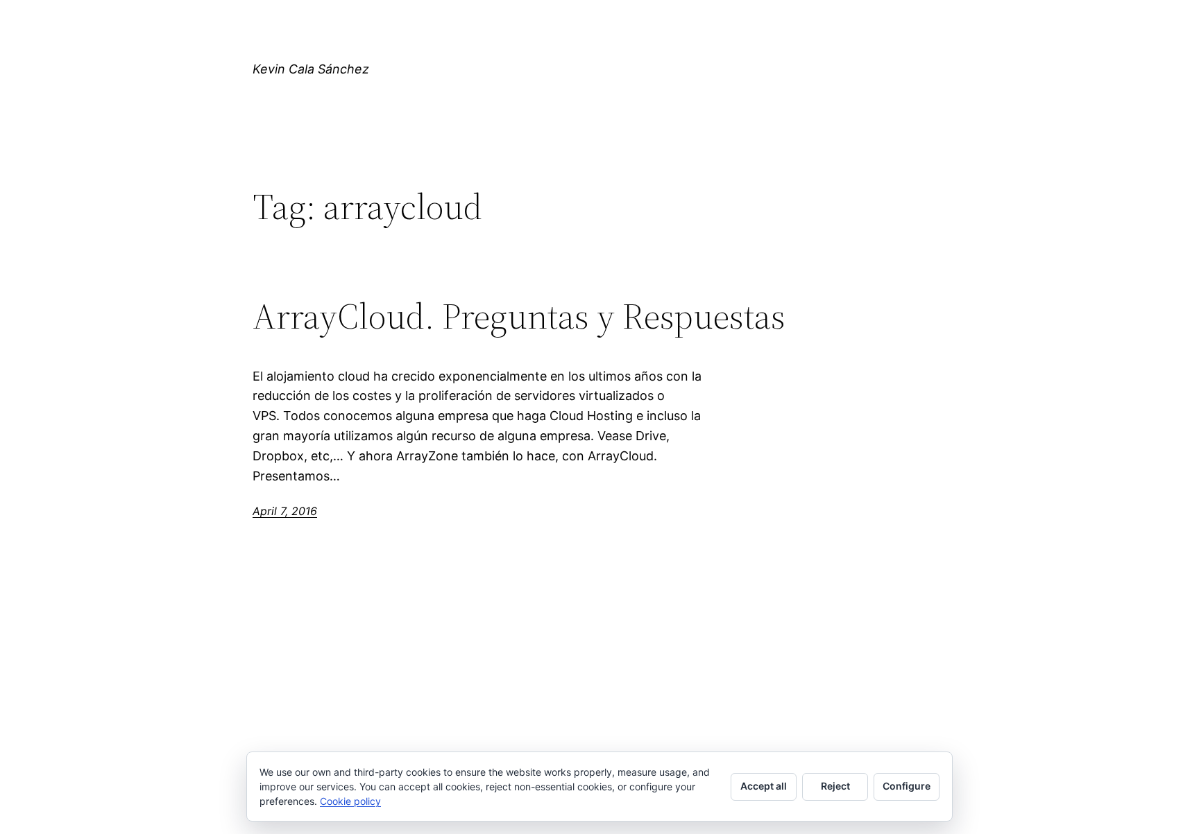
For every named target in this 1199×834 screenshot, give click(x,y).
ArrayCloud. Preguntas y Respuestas (519, 316)
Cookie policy (350, 801)
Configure (906, 786)
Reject (835, 786)
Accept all (763, 786)
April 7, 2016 (285, 511)
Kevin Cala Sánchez (311, 69)
